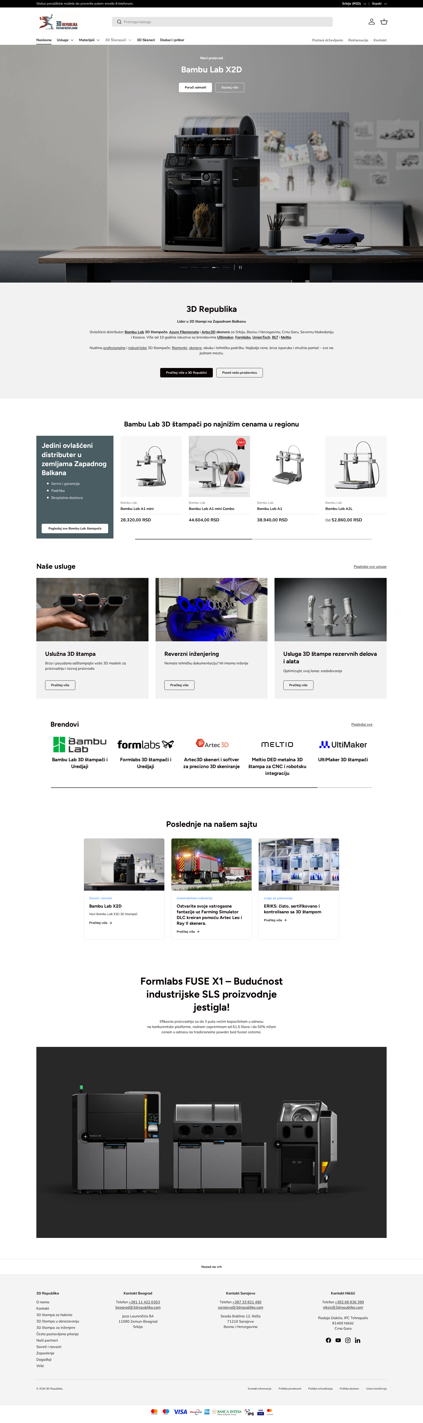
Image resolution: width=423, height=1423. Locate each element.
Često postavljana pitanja (57, 1334)
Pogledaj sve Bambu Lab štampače (75, 528)
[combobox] (222, 22)
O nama (42, 1302)
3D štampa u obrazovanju (57, 1321)
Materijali (87, 40)
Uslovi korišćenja (376, 1388)
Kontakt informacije (260, 1388)
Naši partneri (47, 1340)
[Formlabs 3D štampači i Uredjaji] (145, 744)
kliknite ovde (78, 4)
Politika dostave (349, 1388)
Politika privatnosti (290, 1388)
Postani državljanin (327, 40)
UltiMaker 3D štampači (343, 760)
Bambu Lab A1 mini (137, 508)
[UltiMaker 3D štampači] (343, 744)
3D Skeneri (146, 40)
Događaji (44, 1359)
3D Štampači (115, 40)
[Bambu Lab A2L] (356, 466)
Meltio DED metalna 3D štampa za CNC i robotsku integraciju (277, 766)
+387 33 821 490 (247, 1302)
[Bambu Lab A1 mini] (151, 466)
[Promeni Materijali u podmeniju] (98, 40)
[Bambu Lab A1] (287, 466)
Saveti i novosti (48, 1346)
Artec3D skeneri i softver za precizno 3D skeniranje (211, 763)
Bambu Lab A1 (269, 508)
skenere (195, 348)
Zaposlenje (45, 1353)
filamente (179, 348)
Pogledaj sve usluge (370, 566)
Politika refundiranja (320, 1388)
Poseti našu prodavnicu (239, 373)
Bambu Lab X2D (105, 906)
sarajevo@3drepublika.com (240, 1307)
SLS (222, 178)
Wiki (40, 1366)
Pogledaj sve (362, 724)
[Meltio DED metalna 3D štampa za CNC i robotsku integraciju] (277, 744)
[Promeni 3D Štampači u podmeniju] (129, 40)
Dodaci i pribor (172, 40)
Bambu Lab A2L (338, 508)
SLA (201, 178)
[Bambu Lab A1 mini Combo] (219, 466)
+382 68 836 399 (349, 1302)
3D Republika (54, 1388)
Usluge (63, 40)
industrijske (137, 348)
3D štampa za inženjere (55, 1327)
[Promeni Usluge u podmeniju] (72, 40)
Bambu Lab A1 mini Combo (211, 508)
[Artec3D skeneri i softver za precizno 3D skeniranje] (211, 744)
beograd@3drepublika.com (138, 1307)
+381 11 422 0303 (144, 1302)
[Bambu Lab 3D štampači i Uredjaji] (79, 744)
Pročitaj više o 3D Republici (186, 373)
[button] (384, 21)
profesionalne (114, 348)
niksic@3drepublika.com (343, 1307)
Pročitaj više (60, 685)
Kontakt (380, 40)
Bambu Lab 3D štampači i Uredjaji (80, 763)
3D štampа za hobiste (54, 1315)
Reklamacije (358, 40)
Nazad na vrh (211, 1267)
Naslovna (44, 40)
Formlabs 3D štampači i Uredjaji (145, 763)
